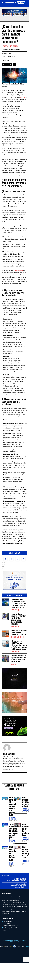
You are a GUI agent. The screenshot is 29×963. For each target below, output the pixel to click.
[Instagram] (11, 559)
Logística (13, 664)
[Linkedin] (17, 559)
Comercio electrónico (17, 637)
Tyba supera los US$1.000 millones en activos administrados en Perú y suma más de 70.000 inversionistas (19, 645)
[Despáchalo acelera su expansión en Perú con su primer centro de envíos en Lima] (5, 658)
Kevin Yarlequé (15, 49)
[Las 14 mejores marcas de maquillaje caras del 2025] (18, 847)
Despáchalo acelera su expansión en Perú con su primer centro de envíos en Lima (19, 659)
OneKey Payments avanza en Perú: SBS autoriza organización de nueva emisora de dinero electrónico (19, 603)
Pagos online (14, 610)
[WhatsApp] (14, 64)
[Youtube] (23, 559)
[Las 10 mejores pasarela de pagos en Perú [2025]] (5, 847)
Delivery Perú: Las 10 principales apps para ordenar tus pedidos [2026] (13, 806)
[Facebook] (5, 559)
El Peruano (19, 270)
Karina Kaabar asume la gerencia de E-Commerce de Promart (19, 632)
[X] (7, 64)
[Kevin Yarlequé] (3, 50)
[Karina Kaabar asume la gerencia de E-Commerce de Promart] (5, 633)
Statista (23, 97)
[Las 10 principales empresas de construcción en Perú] (18, 798)
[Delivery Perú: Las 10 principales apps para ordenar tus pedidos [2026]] (5, 798)
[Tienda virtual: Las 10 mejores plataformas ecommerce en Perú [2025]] (5, 825)
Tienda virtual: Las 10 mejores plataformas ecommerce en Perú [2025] (13, 831)
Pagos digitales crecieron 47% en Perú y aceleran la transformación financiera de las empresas (19, 619)
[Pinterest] (10, 64)
